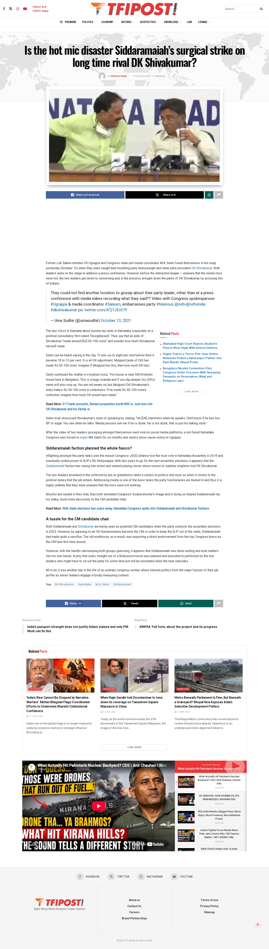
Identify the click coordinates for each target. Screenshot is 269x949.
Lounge (202, 22)
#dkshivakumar (64, 310)
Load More (192, 391)
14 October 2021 (142, 76)
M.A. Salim (102, 584)
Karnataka (84, 584)
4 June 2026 (109, 712)
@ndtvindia (195, 304)
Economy (107, 22)
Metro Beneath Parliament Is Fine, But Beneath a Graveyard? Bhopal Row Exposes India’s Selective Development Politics (207, 702)
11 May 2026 (183, 712)
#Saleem (113, 304)
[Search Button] (262, 9)
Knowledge (171, 22)
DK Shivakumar (202, 268)
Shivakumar (86, 526)
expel (84, 437)
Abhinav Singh (118, 76)
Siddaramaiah (55, 466)
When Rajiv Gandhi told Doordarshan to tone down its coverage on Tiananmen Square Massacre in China (131, 702)
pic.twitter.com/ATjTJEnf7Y (102, 310)
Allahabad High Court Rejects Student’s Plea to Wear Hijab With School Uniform (190, 346)
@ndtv (180, 304)
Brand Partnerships (134, 918)
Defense (126, 22)
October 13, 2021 (116, 320)
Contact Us (134, 906)
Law (189, 22)
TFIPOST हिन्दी (39, 7)
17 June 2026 (35, 716)
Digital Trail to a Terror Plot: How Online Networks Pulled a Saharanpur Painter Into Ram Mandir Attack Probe (192, 358)
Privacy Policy (209, 906)
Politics (87, 22)
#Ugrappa (59, 304)
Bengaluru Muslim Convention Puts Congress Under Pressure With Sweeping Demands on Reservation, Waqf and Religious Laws (191, 374)
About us (134, 900)
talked (62, 331)
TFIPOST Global (40, 11)
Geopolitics (148, 22)
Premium (70, 22)
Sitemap (209, 912)
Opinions (160, 76)
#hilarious (165, 304)
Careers (134, 912)
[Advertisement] (134, 233)
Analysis (183, 689)
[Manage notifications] (258, 924)
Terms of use (209, 900)
